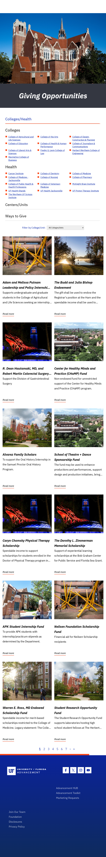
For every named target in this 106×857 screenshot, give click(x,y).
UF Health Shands (16, 190)
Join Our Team (17, 812)
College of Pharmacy (82, 177)
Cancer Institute (16, 173)
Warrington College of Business (18, 158)
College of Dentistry (49, 173)
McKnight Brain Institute (83, 184)
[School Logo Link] (29, 771)
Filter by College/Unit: (34, 227)
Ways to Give (15, 216)
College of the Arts (49, 137)
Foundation (15, 816)
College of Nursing (49, 177)
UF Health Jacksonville (51, 190)
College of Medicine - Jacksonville (18, 179)
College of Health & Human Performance (53, 145)
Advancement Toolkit (68, 793)
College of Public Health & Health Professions (20, 185)
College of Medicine (81, 173)
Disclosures (15, 821)
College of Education (18, 143)
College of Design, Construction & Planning (83, 138)
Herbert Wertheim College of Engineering (86, 152)
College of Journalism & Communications (83, 145)
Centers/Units (16, 204)
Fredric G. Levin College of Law (52, 152)
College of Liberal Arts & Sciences (19, 152)
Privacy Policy (17, 826)
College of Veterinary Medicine (50, 185)
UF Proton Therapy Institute (85, 190)
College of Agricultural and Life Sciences (21, 138)
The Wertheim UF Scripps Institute (20, 196)
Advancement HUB (67, 788)
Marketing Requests (67, 798)
